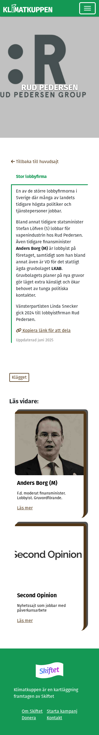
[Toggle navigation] (87, 8)
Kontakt (54, 717)
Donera (29, 717)
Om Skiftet (32, 711)
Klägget (19, 377)
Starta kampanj (62, 711)
